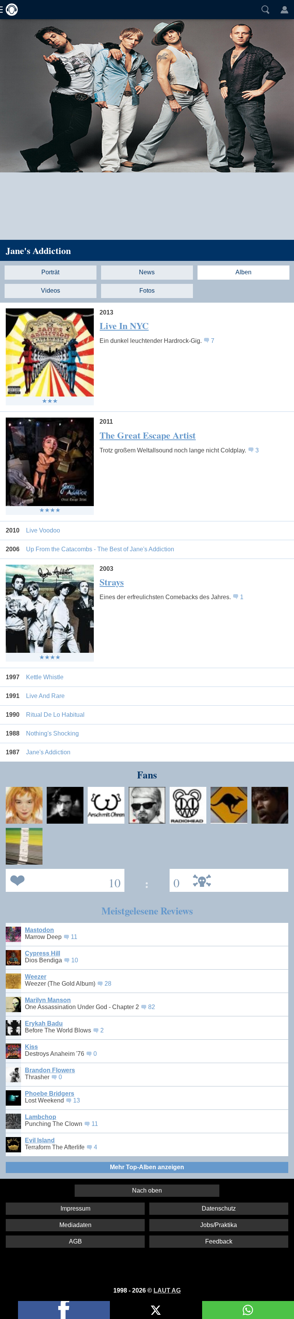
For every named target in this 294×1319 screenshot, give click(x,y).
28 (108, 983)
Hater (175, 880)
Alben (243, 272)
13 (76, 1100)
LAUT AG (167, 1290)
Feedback (218, 1241)
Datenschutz (219, 1208)
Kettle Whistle (45, 677)
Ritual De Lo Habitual (55, 714)
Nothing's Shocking (52, 733)
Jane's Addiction (38, 250)
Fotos (147, 290)
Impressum (75, 1208)
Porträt (50, 272)
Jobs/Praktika (218, 1225)
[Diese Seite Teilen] (64, 1310)
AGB (75, 1241)
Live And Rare (45, 696)
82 (151, 1007)
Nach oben (147, 1190)
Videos (50, 290)
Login (284, 9)
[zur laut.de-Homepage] (9, 9)
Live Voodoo (43, 530)
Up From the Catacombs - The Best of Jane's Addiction (100, 549)
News (147, 272)
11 (74, 937)
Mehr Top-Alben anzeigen (147, 1167)
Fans (63, 880)
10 (74, 960)
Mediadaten (75, 1225)
